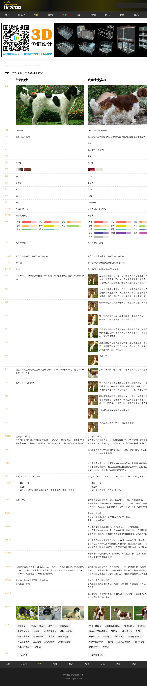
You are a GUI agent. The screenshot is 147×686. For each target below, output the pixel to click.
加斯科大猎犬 (64, 642)
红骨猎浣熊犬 (50, 631)
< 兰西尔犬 (22, 655)
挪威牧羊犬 (127, 631)
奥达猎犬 (37, 631)
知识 (79, 14)
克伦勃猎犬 (49, 642)
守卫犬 (104, 209)
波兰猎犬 (37, 642)
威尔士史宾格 (97, 80)
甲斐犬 (106, 647)
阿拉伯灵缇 (63, 636)
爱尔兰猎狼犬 (23, 636)
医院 (107, 14)
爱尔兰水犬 (119, 636)
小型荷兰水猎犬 (123, 642)
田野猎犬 (115, 631)
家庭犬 (91, 209)
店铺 (93, 14)
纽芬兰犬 (52, 626)
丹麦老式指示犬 (24, 647)
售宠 (64, 14)
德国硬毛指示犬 (38, 626)
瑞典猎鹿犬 (65, 626)
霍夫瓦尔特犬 (23, 631)
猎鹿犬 (51, 636)
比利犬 (38, 647)
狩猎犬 (19, 216)
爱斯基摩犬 (22, 626)
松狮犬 (110, 642)
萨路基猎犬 (94, 647)
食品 (136, 14)
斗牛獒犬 (107, 636)
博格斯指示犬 (23, 642)
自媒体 (21, 14)
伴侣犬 (19, 209)
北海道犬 (142, 626)
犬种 (35, 14)
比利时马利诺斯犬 (113, 626)
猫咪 (50, 14)
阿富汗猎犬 (139, 642)
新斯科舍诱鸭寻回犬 (98, 631)
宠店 (122, 14)
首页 (7, 14)
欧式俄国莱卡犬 (96, 642)
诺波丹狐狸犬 (39, 636)
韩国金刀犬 (94, 636)
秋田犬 (139, 631)
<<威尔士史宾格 (96, 655)
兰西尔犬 (22, 80)
